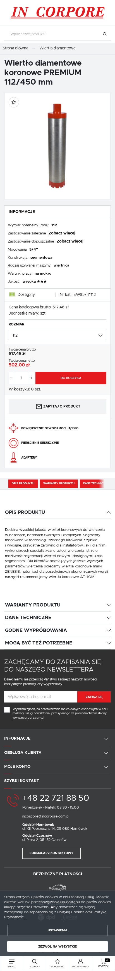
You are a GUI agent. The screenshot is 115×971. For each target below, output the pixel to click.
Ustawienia (58, 930)
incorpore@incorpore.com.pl (45, 816)
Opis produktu (23, 483)
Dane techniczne (96, 483)
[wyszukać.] (104, 34)
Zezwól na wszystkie (57, 946)
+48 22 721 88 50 (55, 798)
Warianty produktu (59, 483)
